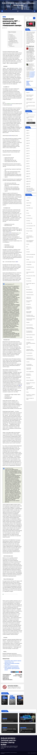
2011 (27, 163)
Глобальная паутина (29, 294)
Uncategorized (28, 264)
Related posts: (12, 46)
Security (4, 696)
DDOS (27, 210)
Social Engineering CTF (13, 38)
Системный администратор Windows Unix (30, 343)
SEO (27, 246)
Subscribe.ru (30, 191)
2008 (27, 171)
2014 (27, 158)
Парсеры (27, 322)
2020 (27, 143)
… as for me (28, 197)
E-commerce (28, 215)
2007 (27, 173)
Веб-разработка (29, 289)
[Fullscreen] (34, 25)
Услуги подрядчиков (30, 371)
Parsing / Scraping (29, 230)
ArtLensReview (32, 73)
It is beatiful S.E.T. (12, 35)
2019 (27, 145)
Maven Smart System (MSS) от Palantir (26, 719)
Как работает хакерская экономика (11, 665)
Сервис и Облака (29, 337)
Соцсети (27, 361)
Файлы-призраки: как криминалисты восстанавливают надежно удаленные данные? (12, 668)
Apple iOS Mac (28, 202)
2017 (27, 150)
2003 (27, 183)
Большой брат (28, 280)
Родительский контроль (30, 334)
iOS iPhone (28, 220)
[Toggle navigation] (18, 11)
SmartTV (27, 249)
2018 (27, 148)
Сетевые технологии (30, 339)
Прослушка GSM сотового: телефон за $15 (17, 676)
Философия (28, 377)
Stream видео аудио (29, 256)
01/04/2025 (23, 731)
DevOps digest (29, 119)
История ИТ (28, 304)
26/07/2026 (5, 721)
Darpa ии (27, 92)
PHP (27, 233)
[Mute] (33, 25)
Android (27, 200)
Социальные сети (29, 355)
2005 (27, 178)
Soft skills (28, 251)
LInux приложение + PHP (30, 225)
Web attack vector (12, 39)
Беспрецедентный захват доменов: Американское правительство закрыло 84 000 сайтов (7, 677)
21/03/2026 (23, 721)
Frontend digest (30, 120)
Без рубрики (28, 278)
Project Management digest (30, 117)
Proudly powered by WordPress (5, 752)
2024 (27, 135)
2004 (27, 181)
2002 (27, 186)
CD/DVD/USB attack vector (13, 41)
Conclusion (11, 43)
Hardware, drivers (29, 218)
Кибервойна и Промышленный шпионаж (5, 698)
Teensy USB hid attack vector (13, 42)
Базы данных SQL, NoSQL (30, 275)
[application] (30, 24)
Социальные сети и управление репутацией (12, 698)
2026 (27, 130)
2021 (27, 140)
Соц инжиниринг (29, 353)
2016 (27, 153)
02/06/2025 (5, 731)
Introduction (11, 34)
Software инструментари (30, 254)
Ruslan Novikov (13, 685)
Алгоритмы (28, 269)
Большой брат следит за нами (20, 698)
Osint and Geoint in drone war (26, 729)
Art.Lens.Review (32, 71)
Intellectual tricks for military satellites (9, 729)
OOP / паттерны (29, 228)
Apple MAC (28, 205)
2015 (27, 155)
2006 (27, 176)
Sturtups (27, 259)
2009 (27, 168)
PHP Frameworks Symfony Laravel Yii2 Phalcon (29, 237)
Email (27, 113)
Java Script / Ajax (29, 223)
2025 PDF (28, 85)
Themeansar (2, 753)
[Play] (27, 25)
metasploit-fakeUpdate (13, 40)
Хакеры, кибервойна (30, 380)
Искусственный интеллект (24, 717)
